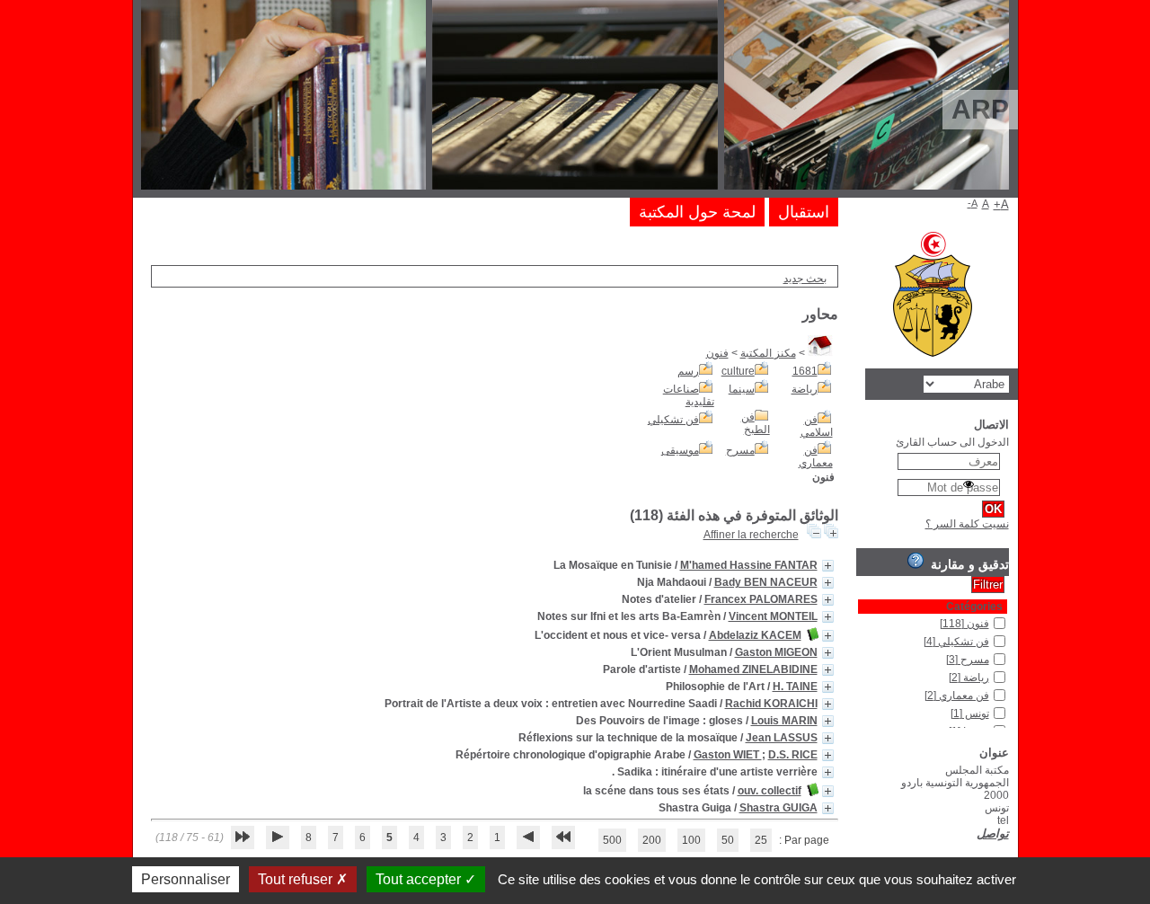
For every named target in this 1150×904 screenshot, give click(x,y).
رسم (688, 371)
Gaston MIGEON (776, 652)
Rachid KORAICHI (771, 703)
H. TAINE (795, 686)
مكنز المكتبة (768, 353)
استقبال (803, 212)
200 (651, 840)
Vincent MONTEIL (773, 616)
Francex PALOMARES (761, 599)
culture (738, 371)
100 (691, 840)
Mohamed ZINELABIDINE (753, 669)
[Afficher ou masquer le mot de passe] (968, 484)
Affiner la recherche (751, 534)
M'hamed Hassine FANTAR (749, 565)
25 (761, 840)
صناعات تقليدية (688, 395)
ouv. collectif (769, 790)
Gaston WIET (728, 755)
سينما (742, 389)
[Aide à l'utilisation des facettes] (915, 561)
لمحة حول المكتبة (697, 212)
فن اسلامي (817, 426)
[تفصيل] (828, 566)
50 (727, 840)
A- (973, 203)
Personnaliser (185, 879)
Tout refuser (297, 879)
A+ (1001, 204)
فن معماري (816, 456)
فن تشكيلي (673, 419)
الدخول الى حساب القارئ (952, 442)
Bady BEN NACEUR (766, 582)
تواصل (993, 833)
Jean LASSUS (782, 737)
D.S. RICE (793, 755)
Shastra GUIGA (778, 808)
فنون (717, 353)
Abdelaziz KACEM (755, 635)
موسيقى (680, 450)
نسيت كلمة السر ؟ (967, 524)
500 (612, 840)
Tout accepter (420, 879)
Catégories (974, 606)
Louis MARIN (784, 720)
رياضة (805, 389)
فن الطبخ (755, 423)
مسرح (740, 450)
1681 (805, 371)
